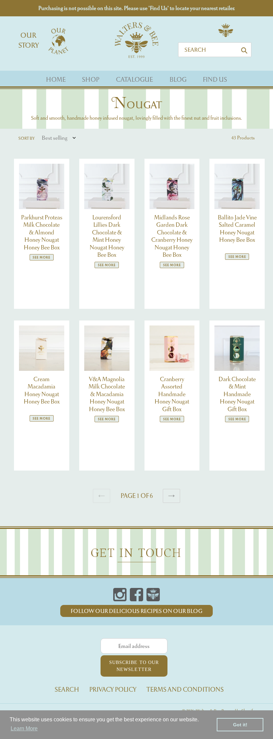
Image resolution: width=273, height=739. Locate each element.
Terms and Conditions (185, 689)
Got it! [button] (240, 724)
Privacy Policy (112, 689)
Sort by (26, 138)
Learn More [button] (24, 728)
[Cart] (225, 36)
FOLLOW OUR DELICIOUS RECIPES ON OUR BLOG (136, 611)
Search (67, 689)
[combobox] (214, 49)
